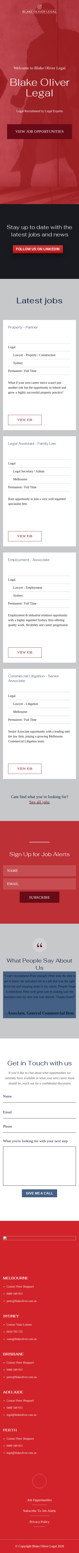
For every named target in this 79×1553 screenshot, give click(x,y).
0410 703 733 (14, 1331)
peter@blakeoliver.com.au (22, 1301)
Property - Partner (23, 327)
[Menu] (6, 9)
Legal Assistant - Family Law (32, 443)
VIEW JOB (24, 420)
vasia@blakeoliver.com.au (22, 1339)
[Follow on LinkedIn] (39, 1481)
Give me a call (39, 1193)
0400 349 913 (14, 1293)
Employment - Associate (29, 560)
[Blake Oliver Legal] (39, 9)
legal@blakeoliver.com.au (21, 1415)
